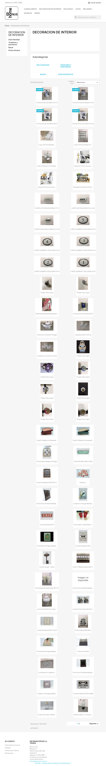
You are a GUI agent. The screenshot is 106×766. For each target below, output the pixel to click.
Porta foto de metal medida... (47, 504)
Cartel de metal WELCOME (83, 461)
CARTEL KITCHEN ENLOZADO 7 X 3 (47, 208)
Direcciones (9, 753)
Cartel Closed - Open (46, 567)
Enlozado (68, 9)
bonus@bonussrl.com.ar (38, 761)
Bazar (10, 47)
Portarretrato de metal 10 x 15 (47, 103)
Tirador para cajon (47, 293)
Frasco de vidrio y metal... (47, 715)
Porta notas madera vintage (47, 461)
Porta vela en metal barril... (83, 525)
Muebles (28, 13)
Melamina (87, 9)
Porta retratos (14, 50)
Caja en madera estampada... (47, 440)
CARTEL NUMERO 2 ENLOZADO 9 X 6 (47, 271)
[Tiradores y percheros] (65, 62)
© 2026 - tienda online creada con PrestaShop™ (53, 763)
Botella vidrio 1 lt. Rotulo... (83, 715)
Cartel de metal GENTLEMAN (83, 694)
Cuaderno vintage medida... (83, 504)
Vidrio (37, 13)
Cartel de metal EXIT (47, 525)
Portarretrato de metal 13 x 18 (83, 124)
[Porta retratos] (65, 72)
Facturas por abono (12, 750)
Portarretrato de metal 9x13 (83, 314)
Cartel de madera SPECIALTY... (47, 482)
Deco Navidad (14, 40)
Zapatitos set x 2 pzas (83, 335)
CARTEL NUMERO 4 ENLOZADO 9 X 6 (47, 250)
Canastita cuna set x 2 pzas (47, 356)
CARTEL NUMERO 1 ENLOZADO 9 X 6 (83, 271)
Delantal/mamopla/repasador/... (47, 314)
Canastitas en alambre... (47, 672)
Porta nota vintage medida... (47, 546)
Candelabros (30, 9)
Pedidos (8, 748)
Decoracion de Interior (50, 9)
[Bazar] (43, 72)
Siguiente (94, 723)
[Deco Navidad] (43, 62)
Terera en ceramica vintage (47, 335)
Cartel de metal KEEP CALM (47, 630)
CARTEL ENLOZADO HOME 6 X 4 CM (47, 229)
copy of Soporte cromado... (47, 166)
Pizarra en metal (83, 651)
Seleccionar (87, 82)
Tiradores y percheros (13, 43)
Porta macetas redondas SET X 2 (47, 588)
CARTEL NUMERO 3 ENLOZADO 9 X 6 (83, 250)
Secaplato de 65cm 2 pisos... (83, 187)
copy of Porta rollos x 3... (83, 145)
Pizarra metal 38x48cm (83, 630)
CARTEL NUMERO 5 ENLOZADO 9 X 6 (83, 229)
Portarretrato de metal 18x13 (47, 124)
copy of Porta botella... (47, 145)
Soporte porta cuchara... (83, 166)
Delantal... (83, 482)
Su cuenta (9, 741)
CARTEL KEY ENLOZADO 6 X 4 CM (83, 208)
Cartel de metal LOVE (83, 546)
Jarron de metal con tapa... (47, 609)
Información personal (12, 745)
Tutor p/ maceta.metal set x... (83, 567)
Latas (78, 9)
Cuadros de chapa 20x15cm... (83, 609)
